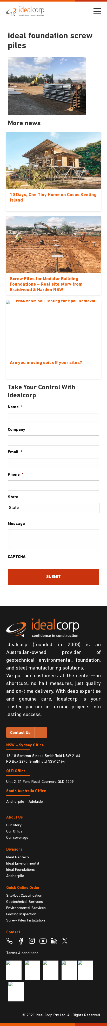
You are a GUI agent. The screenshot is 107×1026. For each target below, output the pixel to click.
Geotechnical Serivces (24, 902)
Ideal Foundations (20, 870)
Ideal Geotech (17, 857)
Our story (14, 825)
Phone (15, 475)
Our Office (14, 832)
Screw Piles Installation (25, 921)
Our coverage (17, 838)
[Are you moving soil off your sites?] (53, 328)
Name (15, 407)
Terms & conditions (22, 953)
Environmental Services (26, 908)
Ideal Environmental (22, 864)
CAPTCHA (16, 557)
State (13, 497)
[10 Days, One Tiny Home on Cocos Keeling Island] (53, 160)
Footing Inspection (21, 914)
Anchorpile (15, 876)
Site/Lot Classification (24, 896)
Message (16, 524)
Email (15, 452)
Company (16, 430)
